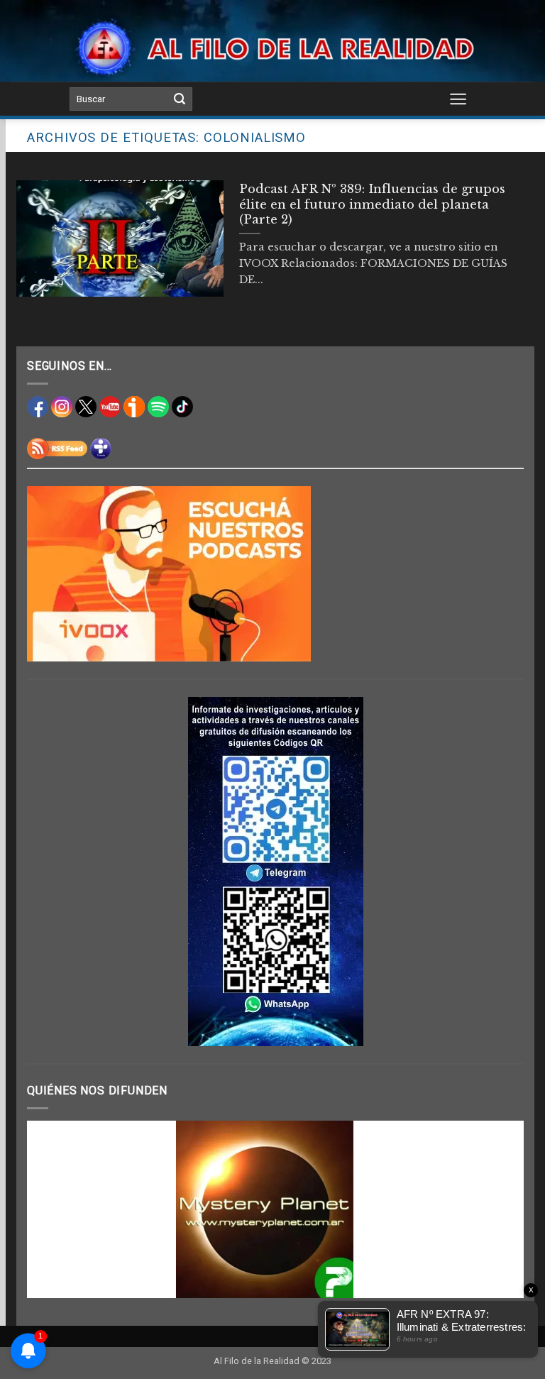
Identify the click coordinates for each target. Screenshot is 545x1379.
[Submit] (179, 99)
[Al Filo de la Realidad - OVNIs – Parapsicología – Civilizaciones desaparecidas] (273, 48)
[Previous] (54, 1209)
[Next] (496, 1209)
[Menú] (458, 99)
